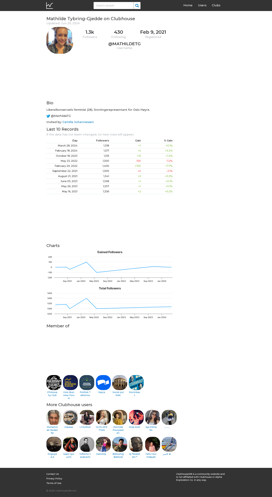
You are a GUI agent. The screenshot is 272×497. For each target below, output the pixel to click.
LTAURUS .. (85, 428)
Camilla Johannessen (78, 122)
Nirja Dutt (134, 427)
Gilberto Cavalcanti (85, 455)
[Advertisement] (109, 78)
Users (202, 5)
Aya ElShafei (151, 428)
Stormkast (134, 394)
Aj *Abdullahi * (134, 455)
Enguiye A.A (52, 455)
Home (188, 5)
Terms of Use (53, 483)
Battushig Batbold (118, 455)
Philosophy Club (52, 394)
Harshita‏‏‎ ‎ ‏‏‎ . (101, 455)
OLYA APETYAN (101, 428)
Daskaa (69, 427)
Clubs (216, 5)
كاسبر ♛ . (167, 454)
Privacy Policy (54, 478)
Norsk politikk (118, 394)
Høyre (101, 392)
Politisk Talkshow (85, 394)
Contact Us (52, 474)
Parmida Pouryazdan (118, 430)
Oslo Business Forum (68, 395)
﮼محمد (167, 427)
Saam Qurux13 (68, 455)
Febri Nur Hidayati (151, 455)
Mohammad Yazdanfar (52, 430)
